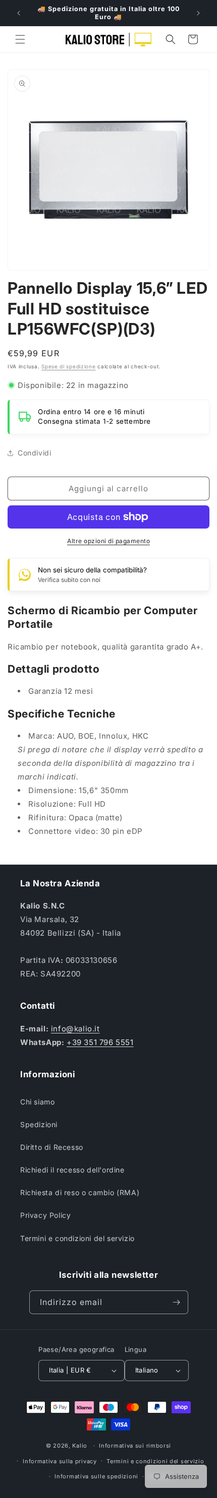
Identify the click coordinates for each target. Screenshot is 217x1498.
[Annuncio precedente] (19, 13)
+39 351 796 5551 (100, 1042)
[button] (20, 39)
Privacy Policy (45, 1215)
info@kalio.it (75, 1028)
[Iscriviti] (177, 1302)
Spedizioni (39, 1124)
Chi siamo (37, 1101)
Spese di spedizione (68, 366)
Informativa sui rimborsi (135, 1445)
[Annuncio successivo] (198, 13)
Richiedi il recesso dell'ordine (72, 1169)
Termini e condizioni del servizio (77, 1238)
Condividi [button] (34, 452)
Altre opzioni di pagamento (108, 541)
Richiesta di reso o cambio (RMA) (79, 1192)
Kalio (79, 1445)
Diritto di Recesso (51, 1147)
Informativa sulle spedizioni (96, 1476)
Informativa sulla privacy (60, 1461)
